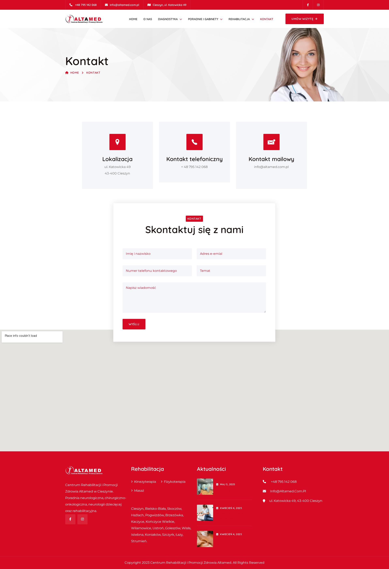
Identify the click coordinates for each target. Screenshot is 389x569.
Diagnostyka (168, 19)
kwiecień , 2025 (231, 508)
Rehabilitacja (239, 19)
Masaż (139, 491)
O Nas (147, 19)
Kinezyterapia (145, 482)
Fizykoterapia (174, 482)
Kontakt (266, 19)
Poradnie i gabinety (203, 19)
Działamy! (223, 490)
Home (133, 19)
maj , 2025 (227, 484)
